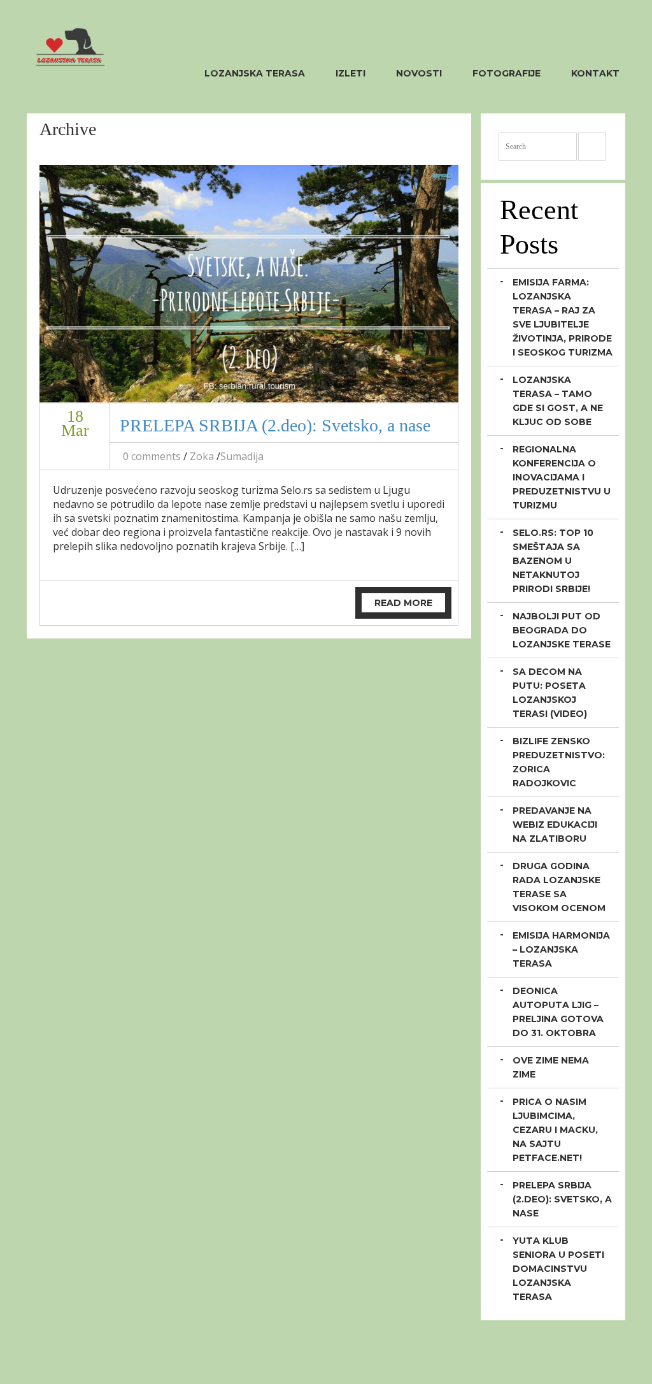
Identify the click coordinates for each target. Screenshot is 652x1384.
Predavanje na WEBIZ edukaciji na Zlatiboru (555, 824)
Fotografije (506, 73)
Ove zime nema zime (551, 1067)
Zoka (202, 456)
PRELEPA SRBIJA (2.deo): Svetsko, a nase (275, 425)
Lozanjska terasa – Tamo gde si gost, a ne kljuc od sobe (558, 401)
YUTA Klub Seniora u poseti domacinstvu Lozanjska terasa (558, 1268)
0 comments (152, 456)
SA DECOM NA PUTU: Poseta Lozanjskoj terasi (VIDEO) (550, 692)
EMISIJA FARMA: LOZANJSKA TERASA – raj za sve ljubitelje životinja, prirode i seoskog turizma (563, 317)
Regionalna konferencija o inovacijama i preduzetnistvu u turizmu (562, 477)
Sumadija (242, 456)
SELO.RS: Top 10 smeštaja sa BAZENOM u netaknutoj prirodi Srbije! (553, 561)
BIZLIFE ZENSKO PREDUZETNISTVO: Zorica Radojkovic (559, 762)
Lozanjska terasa (254, 73)
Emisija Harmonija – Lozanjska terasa (561, 949)
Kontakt (595, 73)
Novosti (419, 73)
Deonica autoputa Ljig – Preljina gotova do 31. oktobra (558, 1012)
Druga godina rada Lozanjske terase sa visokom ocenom (559, 887)
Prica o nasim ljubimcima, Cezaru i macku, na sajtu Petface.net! (555, 1130)
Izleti (350, 73)
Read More (403, 603)
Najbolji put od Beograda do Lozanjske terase (562, 630)
